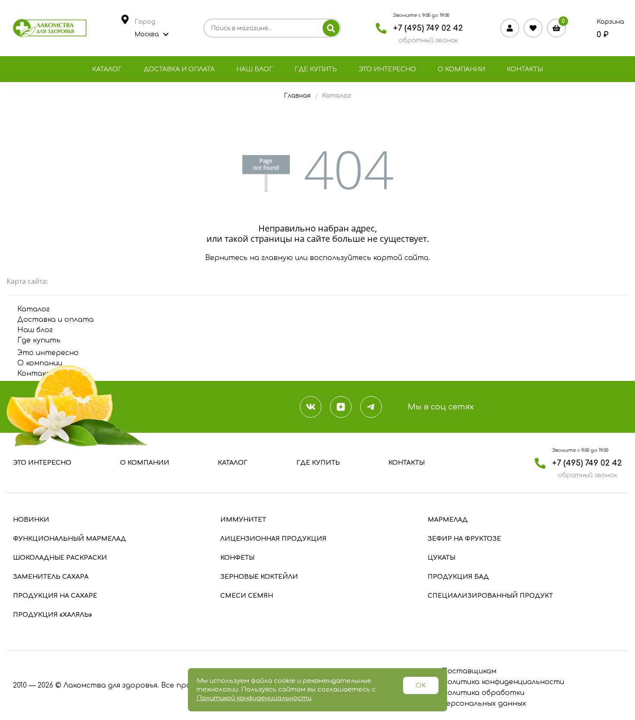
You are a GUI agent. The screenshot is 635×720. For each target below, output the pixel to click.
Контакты (525, 69)
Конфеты (237, 558)
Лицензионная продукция (273, 539)
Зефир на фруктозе (464, 539)
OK (421, 685)
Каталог (107, 69)
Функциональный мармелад (69, 539)
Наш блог (254, 69)
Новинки (31, 520)
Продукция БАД (458, 577)
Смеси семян (246, 596)
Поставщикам (468, 671)
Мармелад (448, 520)
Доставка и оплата (179, 69)
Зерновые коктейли (259, 577)
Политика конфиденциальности (502, 682)
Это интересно (387, 69)
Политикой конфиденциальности (254, 698)
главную (277, 258)
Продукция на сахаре (55, 596)
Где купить (316, 69)
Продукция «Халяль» (52, 615)
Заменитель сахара (51, 577)
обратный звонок (428, 40)
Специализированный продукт (490, 596)
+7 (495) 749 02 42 (428, 28)
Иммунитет (243, 520)
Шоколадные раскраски (60, 558)
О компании (461, 69)
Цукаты (441, 558)
